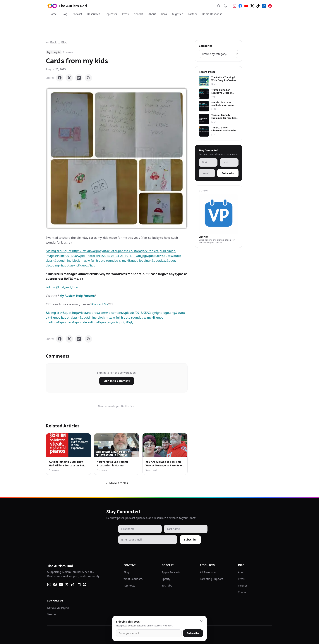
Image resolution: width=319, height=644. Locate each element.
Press (125, 14)
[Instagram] (234, 6)
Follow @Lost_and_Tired (62, 287)
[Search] (219, 6)
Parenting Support (211, 579)
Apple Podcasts (171, 572)
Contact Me (100, 304)
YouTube (167, 585)
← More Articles (117, 483)
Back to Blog (59, 42)
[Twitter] (252, 6)
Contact (138, 14)
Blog (64, 14)
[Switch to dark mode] (225, 6)
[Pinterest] (270, 6)
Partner (192, 14)
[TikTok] (258, 6)
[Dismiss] (201, 621)
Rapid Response (212, 14)
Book (164, 14)
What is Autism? (133, 579)
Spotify (166, 579)
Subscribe (228, 173)
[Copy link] (88, 77)
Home (53, 14)
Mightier (177, 14)
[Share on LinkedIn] (79, 77)
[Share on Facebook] (59, 77)
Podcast (77, 14)
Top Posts (111, 14)
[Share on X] (69, 77)
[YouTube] (246, 6)
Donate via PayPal (58, 607)
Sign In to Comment (117, 381)
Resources (93, 14)
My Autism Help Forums (77, 296)
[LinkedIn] (264, 6)
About (152, 14)
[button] (117, 158)
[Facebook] (240, 6)
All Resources (208, 572)
